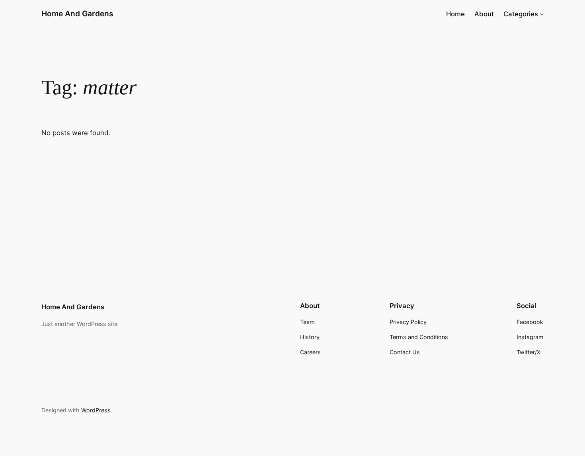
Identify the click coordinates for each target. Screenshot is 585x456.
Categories (520, 14)
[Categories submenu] (542, 14)
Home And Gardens (77, 13)
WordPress (96, 410)
